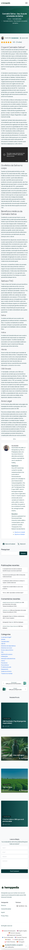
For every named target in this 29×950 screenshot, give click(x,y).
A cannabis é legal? (6, 637)
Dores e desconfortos (7, 650)
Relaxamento (4, 669)
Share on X (23, 544)
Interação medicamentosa (8, 658)
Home (9, 19)
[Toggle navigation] (26, 3)
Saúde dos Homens (6, 671)
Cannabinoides (17, 19)
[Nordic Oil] (22, 906)
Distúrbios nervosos (6, 648)
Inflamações (4, 656)
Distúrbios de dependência (8, 646)
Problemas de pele (6, 667)
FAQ (2, 652)
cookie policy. (10, 947)
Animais (3, 639)
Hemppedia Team (7, 616)
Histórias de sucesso (6, 654)
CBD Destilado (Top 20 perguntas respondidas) (14, 722)
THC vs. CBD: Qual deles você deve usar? (13, 592)
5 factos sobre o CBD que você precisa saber (13, 820)
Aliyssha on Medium (19, 534)
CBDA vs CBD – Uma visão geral (13, 755)
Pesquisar (5, 549)
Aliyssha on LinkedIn (19, 532)
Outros (3, 661)
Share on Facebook (10, 544)
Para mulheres (5, 665)
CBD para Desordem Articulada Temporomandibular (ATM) (13, 604)
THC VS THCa (7, 787)
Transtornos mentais (6, 673)
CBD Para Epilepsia (18, 622)
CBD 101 (3, 643)
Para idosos (4, 663)
